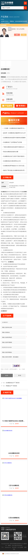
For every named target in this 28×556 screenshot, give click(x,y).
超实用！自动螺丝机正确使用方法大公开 (14, 133)
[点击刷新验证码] (16, 366)
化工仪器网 (20, 547)
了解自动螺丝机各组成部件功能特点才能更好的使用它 (14, 147)
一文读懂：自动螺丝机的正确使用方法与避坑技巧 (14, 128)
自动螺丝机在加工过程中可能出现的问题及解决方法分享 (14, 156)
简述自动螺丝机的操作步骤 (10, 151)
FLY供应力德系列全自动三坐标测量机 (14, 421)
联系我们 (22, 106)
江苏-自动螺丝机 (14, 485)
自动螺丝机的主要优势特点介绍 (12, 161)
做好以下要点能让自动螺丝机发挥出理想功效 (14, 170)
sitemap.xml (8, 547)
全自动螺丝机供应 (14, 453)
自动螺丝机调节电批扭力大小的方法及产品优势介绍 (14, 165)
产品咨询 (8, 106)
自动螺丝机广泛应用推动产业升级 (12, 142)
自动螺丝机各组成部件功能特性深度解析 (14, 137)
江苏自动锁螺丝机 (14, 518)
